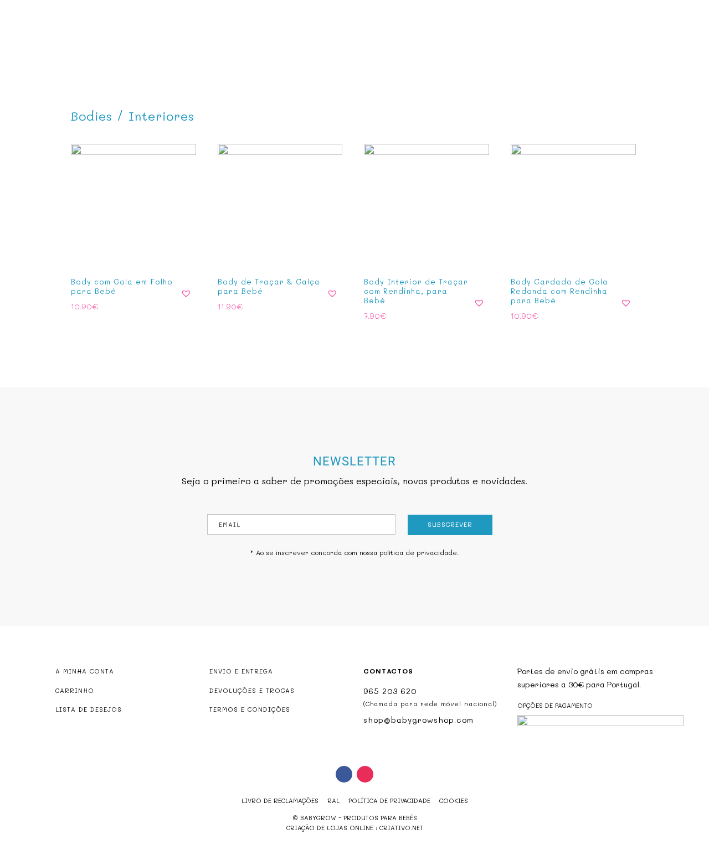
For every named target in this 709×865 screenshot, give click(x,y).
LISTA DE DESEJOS (88, 709)
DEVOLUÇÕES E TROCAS (252, 690)
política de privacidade (418, 552)
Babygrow (240, 53)
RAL (333, 800)
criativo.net (401, 827)
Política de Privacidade (389, 800)
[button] (186, 293)
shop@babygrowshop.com (632, 9)
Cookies (453, 800)
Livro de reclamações (280, 800)
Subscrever (450, 524)
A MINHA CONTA (84, 671)
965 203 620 (390, 691)
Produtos (295, 53)
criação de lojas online (329, 827)
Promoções (364, 53)
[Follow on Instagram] (365, 774)
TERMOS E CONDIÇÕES (249, 709)
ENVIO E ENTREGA (241, 671)
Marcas (416, 53)
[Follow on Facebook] (344, 774)
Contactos (467, 53)
